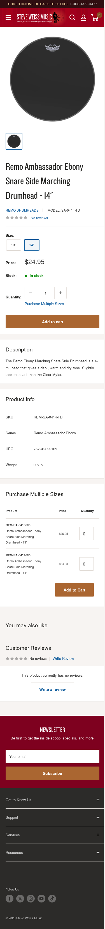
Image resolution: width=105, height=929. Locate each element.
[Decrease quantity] (31, 293)
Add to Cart (74, 590)
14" (31, 244)
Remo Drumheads (22, 210)
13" (13, 244)
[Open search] (72, 18)
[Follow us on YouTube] (41, 898)
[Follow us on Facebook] (9, 898)
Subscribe (52, 773)
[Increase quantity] (60, 293)
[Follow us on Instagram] (31, 898)
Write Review (63, 658)
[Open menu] (8, 17)
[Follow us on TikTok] (52, 898)
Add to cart (52, 321)
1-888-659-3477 (83, 4)
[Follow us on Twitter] (20, 898)
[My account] (83, 18)
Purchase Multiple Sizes (44, 303)
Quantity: (13, 297)
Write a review (52, 689)
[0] (94, 17)
